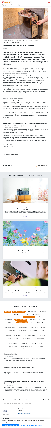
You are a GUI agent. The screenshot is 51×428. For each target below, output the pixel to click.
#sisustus (28, 325)
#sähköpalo (22, 330)
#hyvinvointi (27, 248)
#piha (31, 322)
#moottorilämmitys (38, 338)
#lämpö (40, 317)
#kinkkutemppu (25, 349)
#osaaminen (19, 333)
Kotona (16, 399)
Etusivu (5, 399)
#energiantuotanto (10, 327)
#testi (20, 325)
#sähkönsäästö (15, 42)
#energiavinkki (18, 248)
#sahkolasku (18, 335)
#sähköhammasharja (12, 338)
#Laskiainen (37, 341)
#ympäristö (27, 341)
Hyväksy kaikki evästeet (10, 425)
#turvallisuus (36, 314)
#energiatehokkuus (34, 41)
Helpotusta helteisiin (10, 354)
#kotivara (42, 335)
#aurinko (43, 327)
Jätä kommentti (42, 165)
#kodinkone (43, 311)
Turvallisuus (35, 399)
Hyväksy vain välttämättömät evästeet (31, 425)
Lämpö (28, 399)
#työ (42, 330)
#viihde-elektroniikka (15, 317)
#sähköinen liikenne (26, 346)
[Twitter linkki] (47, 400)
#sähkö (13, 325)
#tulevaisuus (11, 330)
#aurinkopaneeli (30, 333)
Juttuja (10, 399)
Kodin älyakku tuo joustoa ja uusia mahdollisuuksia (19, 368)
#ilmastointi (40, 322)
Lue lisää (25, 216)
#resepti (25, 314)
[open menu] (49, 2)
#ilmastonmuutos (15, 341)
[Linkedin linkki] (45, 400)
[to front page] (8, 2)
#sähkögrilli (26, 338)
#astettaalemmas (9, 41)
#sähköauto (25, 343)
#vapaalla (33, 319)
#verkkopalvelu (37, 343)
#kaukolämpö (23, 327)
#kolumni (8, 335)
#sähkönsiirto (39, 346)
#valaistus (11, 322)
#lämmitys (42, 319)
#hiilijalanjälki (12, 346)
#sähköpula (34, 327)
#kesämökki (42, 333)
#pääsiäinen (9, 333)
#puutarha (38, 325)
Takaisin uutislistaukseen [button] (11, 154)
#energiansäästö (22, 41)
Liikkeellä (22, 399)
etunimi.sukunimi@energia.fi (24, 413)
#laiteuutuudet (15, 314)
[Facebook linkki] (43, 400)
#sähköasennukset (30, 335)
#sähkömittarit (13, 343)
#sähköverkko (33, 330)
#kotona (6, 42)
